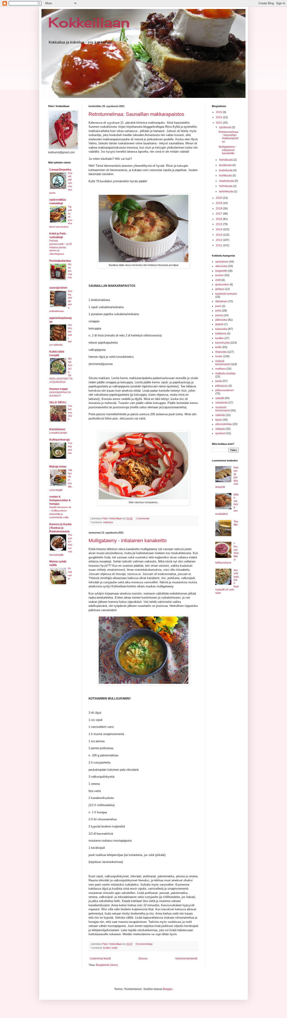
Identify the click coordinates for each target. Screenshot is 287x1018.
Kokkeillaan (89, 22)
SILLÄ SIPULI (57, 402)
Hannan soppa (58, 389)
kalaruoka (221, 329)
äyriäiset (220, 433)
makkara (108, 522)
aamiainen (221, 261)
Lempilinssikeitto (58, 432)
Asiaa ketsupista (70, 271)
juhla (218, 310)
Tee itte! (236, 523)
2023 (219, 112)
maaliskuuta (227, 180)
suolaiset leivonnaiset (222, 409)
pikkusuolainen (224, 390)
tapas (218, 419)
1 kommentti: (143, 518)
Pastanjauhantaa (60, 260)
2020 (219, 198)
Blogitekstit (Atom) (107, 965)
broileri (106, 947)
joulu (218, 306)
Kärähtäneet (57, 429)
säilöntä (220, 415)
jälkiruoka (221, 319)
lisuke (218, 356)
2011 (219, 245)
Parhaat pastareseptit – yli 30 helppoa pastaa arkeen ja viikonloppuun (60, 247)
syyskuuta (225, 127)
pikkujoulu (221, 385)
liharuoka (221, 351)
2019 (219, 203)
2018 (219, 208)
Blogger (167, 989)
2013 (219, 234)
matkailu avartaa (225, 373)
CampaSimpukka (60, 169)
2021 (219, 122)
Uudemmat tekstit (100, 958)
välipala (220, 428)
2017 (219, 213)
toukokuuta (226, 170)
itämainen (221, 301)
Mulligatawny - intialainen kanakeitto (128, 540)
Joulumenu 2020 (70, 412)
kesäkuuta (225, 165)
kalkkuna (220, 333)
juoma (219, 315)
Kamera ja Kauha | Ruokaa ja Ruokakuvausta (60, 528)
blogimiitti (221, 270)
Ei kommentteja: (145, 944)
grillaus (219, 289)
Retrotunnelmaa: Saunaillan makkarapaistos (136, 114)
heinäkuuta (226, 159)
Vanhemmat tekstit (186, 958)
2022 (219, 117)
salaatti (219, 398)
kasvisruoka (222, 342)
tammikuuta (226, 191)
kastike (219, 338)
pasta (218, 381)
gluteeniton (222, 284)
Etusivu (143, 958)
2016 (219, 219)
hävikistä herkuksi (226, 293)
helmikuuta (226, 186)
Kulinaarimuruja (59, 439)
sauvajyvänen (58, 287)
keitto (114, 947)
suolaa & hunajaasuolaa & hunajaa (60, 500)
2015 (219, 224)
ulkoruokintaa (223, 424)
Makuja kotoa (57, 466)
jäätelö (219, 324)
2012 (219, 239)
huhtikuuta (226, 175)
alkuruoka (221, 266)
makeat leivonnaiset (222, 363)
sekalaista (221, 402)
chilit (218, 280)
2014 (219, 229)
